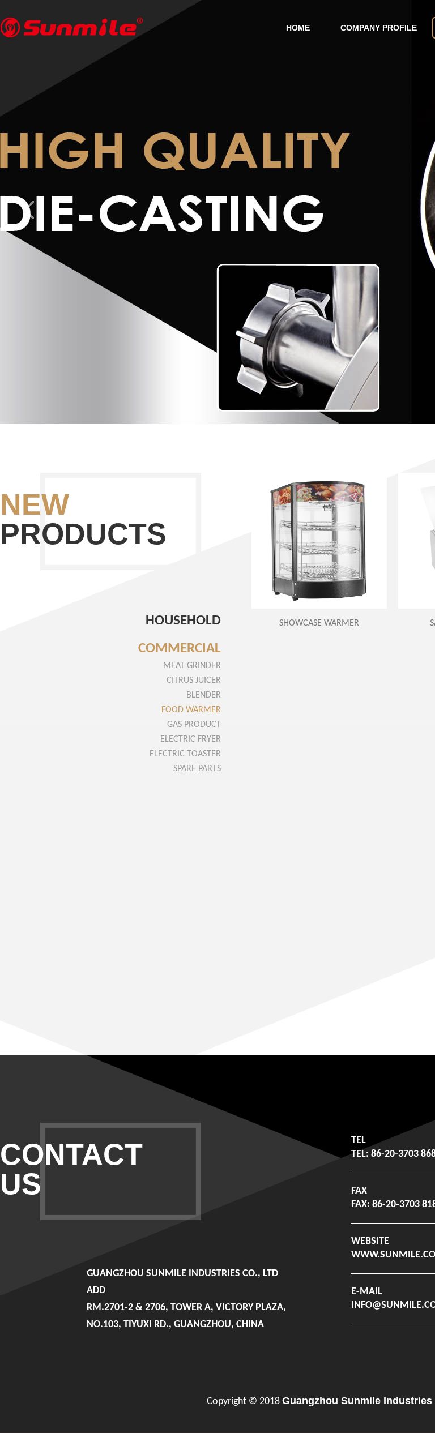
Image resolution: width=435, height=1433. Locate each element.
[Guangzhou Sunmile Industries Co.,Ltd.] (71, 26)
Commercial (179, 648)
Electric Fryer (190, 739)
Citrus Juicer (194, 680)
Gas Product (194, 724)
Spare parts (197, 768)
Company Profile (378, 27)
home (298, 27)
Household (183, 621)
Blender (203, 695)
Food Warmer (191, 710)
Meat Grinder (192, 665)
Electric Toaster (185, 754)
